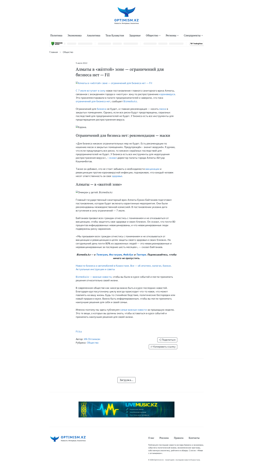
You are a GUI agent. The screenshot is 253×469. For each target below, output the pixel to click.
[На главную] (127, 15)
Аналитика (93, 35)
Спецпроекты (192, 35)
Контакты (194, 437)
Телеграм (101, 254)
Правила (178, 437)
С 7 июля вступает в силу (90, 90)
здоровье (117, 176)
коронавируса (167, 94)
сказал (113, 158)
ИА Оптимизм (92, 339)
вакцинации (152, 169)
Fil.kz (79, 331)
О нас (151, 437)
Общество (152, 35)
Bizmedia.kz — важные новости (93, 277)
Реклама (164, 437)
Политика (56, 35)
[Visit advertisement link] (126, 409)
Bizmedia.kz (130, 101)
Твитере (141, 254)
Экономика (75, 35)
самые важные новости (133, 310)
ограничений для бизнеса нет (93, 101)
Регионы (171, 35)
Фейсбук (128, 254)
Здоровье (135, 35)
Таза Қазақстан (115, 35)
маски (162, 109)
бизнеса (101, 109)
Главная (53, 52)
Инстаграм (115, 254)
